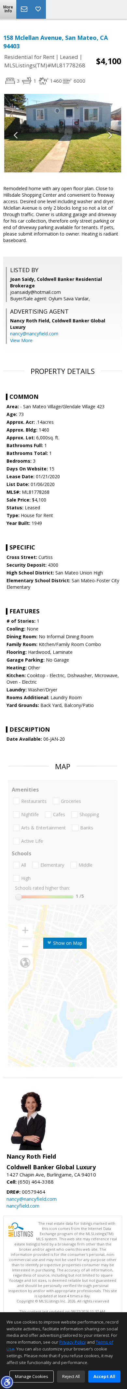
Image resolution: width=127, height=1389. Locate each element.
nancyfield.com (23, 1205)
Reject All (71, 1376)
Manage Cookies (31, 1376)
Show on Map (67, 943)
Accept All (104, 1376)
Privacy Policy (72, 1342)
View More (21, 340)
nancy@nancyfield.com (34, 333)
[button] (7, 1382)
